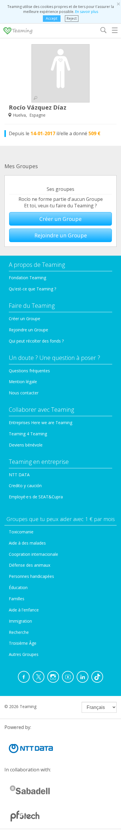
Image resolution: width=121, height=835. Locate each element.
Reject (72, 18)
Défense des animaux (29, 565)
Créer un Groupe (60, 218)
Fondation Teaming (27, 277)
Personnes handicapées (31, 576)
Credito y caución (25, 485)
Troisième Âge (22, 643)
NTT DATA (19, 474)
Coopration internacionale (33, 554)
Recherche (19, 632)
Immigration (20, 621)
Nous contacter (23, 393)
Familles (16, 598)
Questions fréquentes (29, 370)
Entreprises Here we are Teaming (40, 422)
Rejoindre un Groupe (60, 235)
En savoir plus (86, 11)
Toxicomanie (21, 532)
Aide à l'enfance (24, 610)
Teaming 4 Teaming (28, 433)
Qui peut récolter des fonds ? (36, 341)
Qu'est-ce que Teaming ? (32, 289)
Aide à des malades (27, 543)
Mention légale (23, 381)
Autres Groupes (23, 654)
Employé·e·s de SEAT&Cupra (36, 497)
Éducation (18, 587)
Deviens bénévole (26, 445)
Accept (51, 18)
